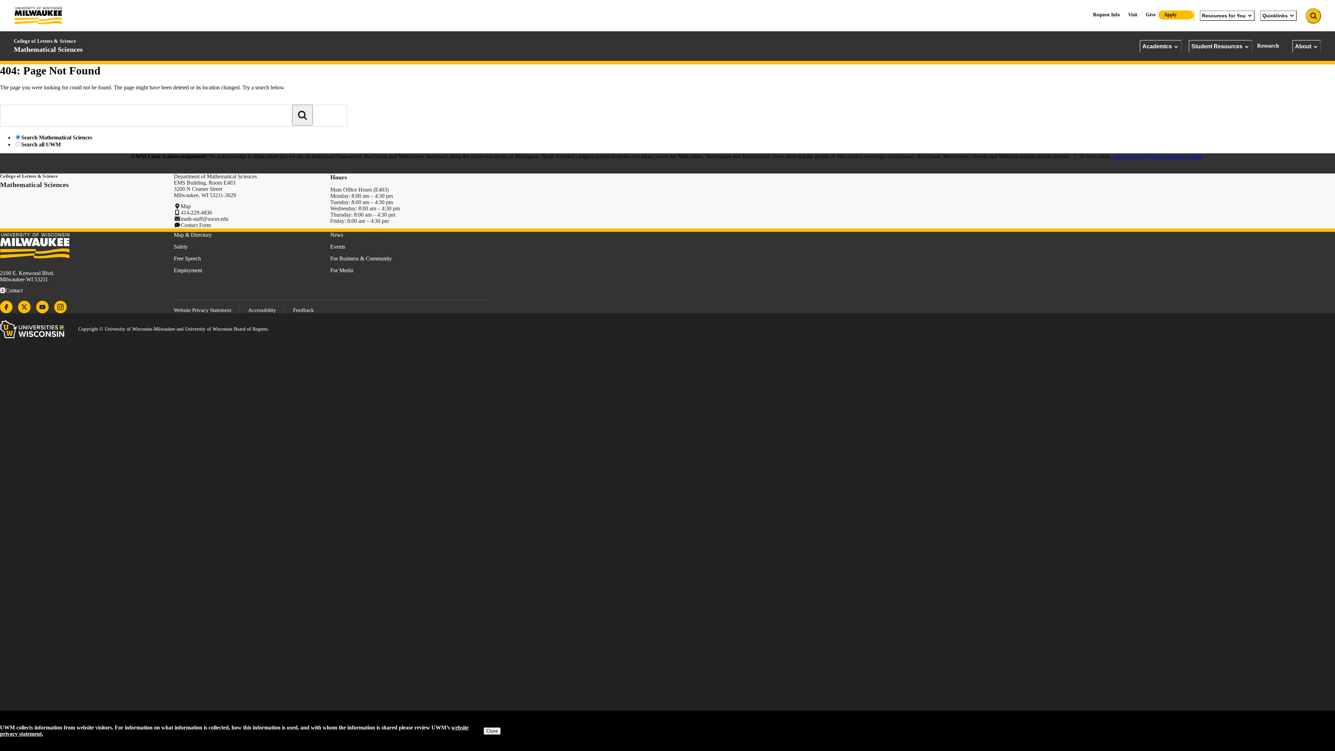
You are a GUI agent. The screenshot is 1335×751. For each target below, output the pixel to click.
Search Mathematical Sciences (56, 137)
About (1303, 46)
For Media (341, 270)
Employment (188, 270)
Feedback (303, 310)
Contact (14, 290)
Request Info (1106, 14)
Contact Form (196, 225)
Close (492, 731)
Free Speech (187, 258)
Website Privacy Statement (202, 310)
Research (1268, 45)
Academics (1157, 46)
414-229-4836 (196, 213)
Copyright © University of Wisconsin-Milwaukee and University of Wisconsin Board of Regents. (173, 329)
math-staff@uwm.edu (204, 219)
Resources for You (1224, 15)
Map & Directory (193, 235)
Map (186, 206)
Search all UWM (41, 144)
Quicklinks (1275, 15)
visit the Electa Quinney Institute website (1157, 156)
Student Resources (1217, 46)
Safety (181, 247)
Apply (1170, 14)
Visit (1133, 14)
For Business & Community (361, 258)
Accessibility (262, 310)
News (336, 235)
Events (337, 247)
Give (1151, 14)
